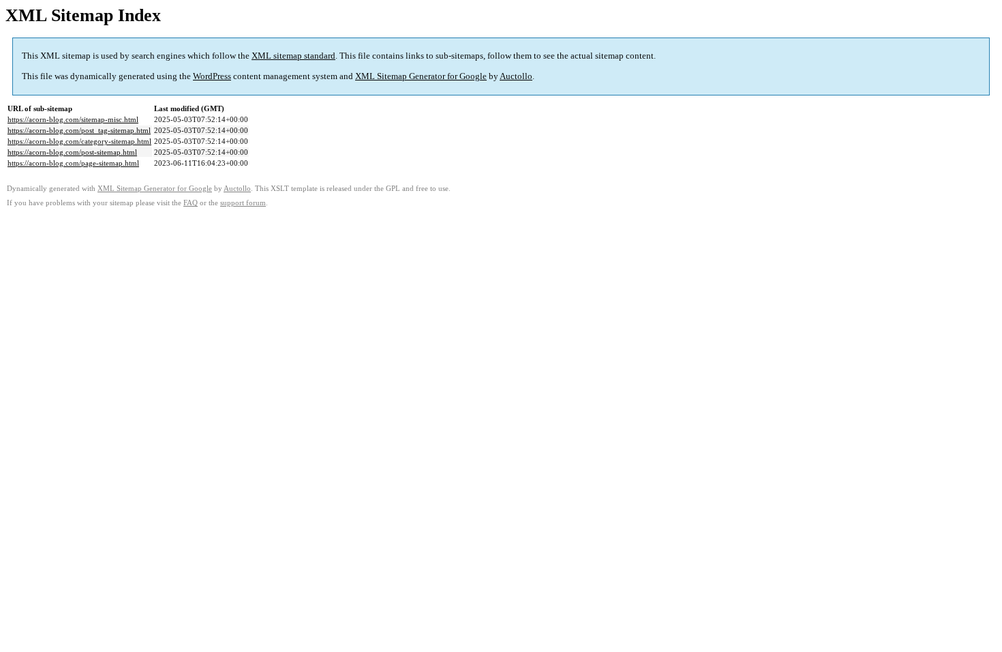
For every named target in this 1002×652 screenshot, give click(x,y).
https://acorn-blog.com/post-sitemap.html (72, 152)
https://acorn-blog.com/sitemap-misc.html (72, 119)
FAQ (190, 203)
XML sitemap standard (293, 55)
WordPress (212, 76)
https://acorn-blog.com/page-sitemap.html (73, 163)
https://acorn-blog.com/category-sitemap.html (79, 141)
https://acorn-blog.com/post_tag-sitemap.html (79, 130)
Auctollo (516, 76)
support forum (243, 203)
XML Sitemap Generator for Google (421, 76)
